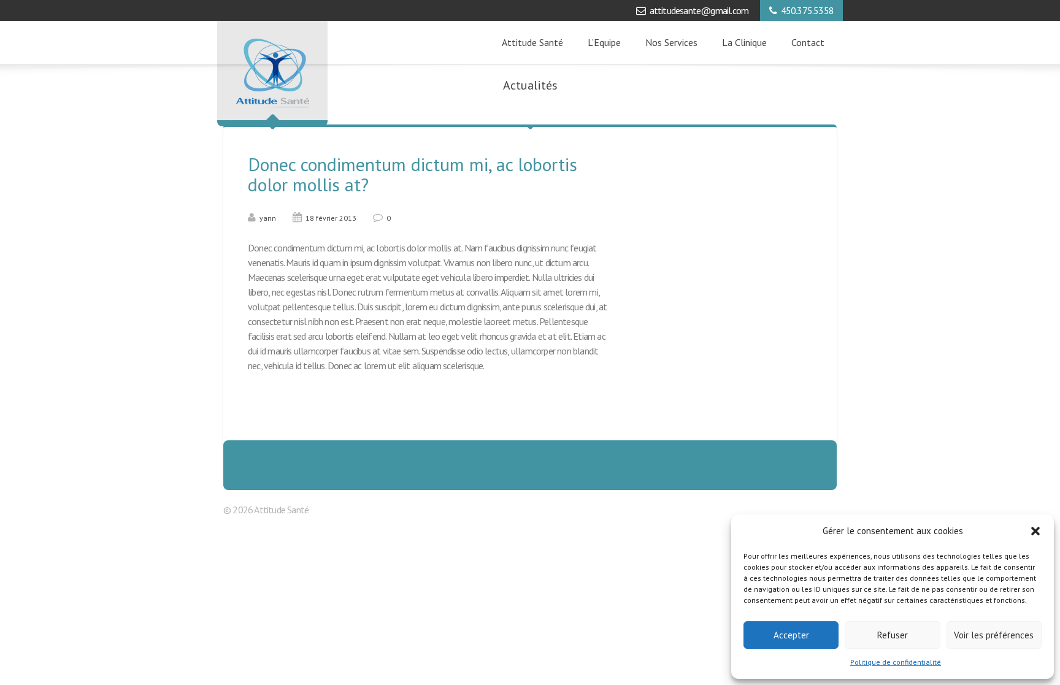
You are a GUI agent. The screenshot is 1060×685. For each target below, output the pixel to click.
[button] (1035, 531)
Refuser (892, 635)
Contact (807, 42)
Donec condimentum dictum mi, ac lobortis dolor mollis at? (412, 174)
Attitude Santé (532, 42)
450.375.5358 (807, 10)
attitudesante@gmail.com (699, 10)
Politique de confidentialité (895, 662)
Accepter (791, 635)
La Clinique (744, 42)
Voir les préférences (994, 635)
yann (267, 218)
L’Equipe (604, 42)
